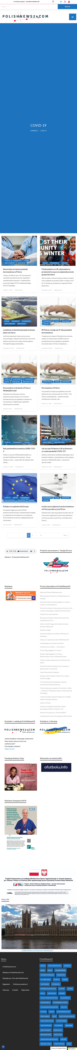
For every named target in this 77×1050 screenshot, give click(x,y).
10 (30, 950)
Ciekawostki (61, 975)
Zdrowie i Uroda (46, 1044)
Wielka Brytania (28, 381)
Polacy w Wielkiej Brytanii (49, 998)
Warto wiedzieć (10, 263)
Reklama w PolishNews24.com (13, 972)
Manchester (52, 993)
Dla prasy (6, 990)
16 (41, 950)
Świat (69, 1044)
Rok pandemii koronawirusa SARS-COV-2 (19, 449)
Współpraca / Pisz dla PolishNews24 (15, 978)
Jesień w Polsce (45, 703)
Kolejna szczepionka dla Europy (16, 506)
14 (38, 950)
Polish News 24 (17, 379)
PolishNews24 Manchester (49, 1007)
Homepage (33, 130)
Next (65, 535)
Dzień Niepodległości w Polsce (50, 650)
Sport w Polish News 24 (67, 1016)
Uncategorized (61, 1021)
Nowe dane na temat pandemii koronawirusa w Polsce (15, 270)
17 (43, 950)
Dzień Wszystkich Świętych (49, 672)
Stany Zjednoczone (47, 1021)
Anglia (45, 263)
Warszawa (69, 1025)
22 (52, 950)
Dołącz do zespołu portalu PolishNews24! (54, 640)
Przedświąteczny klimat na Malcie (52, 643)
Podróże (62, 993)
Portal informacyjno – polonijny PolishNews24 (26, 1)
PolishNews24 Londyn (60, 1002)
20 (48, 950)
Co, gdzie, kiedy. (45, 979)
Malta (43, 993)
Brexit (45, 439)
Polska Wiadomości (63, 1011)
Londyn (70, 988)
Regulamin (6, 984)
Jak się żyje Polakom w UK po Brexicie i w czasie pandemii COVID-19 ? (57, 449)
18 (45, 950)
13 (36, 950)
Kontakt (15, 990)
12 (34, 950)
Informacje (15, 321)
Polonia (43, 1011)
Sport (54, 1016)
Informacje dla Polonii (48, 988)
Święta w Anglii (45, 630)
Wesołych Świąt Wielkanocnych (51, 592)
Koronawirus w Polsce (51, 388)
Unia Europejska (10, 500)
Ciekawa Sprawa (60, 970)
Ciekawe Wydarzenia (47, 975)
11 (32, 950)
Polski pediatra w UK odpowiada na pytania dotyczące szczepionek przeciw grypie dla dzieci (58, 272)
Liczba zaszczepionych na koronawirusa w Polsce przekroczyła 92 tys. (58, 507)
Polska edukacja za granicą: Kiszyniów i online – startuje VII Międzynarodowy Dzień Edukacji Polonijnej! (56, 690)
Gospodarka (45, 984)
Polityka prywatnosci (20, 984)
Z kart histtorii (59, 1044)
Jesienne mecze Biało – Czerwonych (52, 647)
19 (47, 950)
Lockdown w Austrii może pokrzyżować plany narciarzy (19, 331)
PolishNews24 (17, 260)
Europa (7, 321)
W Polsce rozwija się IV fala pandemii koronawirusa (57, 331)
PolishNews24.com (9, 967)
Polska (26, 260)
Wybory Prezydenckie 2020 (49, 1039)
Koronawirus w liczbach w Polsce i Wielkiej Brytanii (16, 389)
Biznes (43, 970)
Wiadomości (22, 263)
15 (41, 535)
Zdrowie (64, 263)
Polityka (64, 1007)
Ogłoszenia (25, 990)
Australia (67, 965)
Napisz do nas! (10, 749)
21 (50, 950)
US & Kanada (58, 1025)
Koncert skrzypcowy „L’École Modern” (53, 712)
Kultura (61, 988)
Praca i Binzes (47, 442)
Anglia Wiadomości (54, 965)
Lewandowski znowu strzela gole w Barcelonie (56, 716)
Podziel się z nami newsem (49, 614)
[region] (38, 928)
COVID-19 (7, 260)
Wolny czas (58, 1034)
